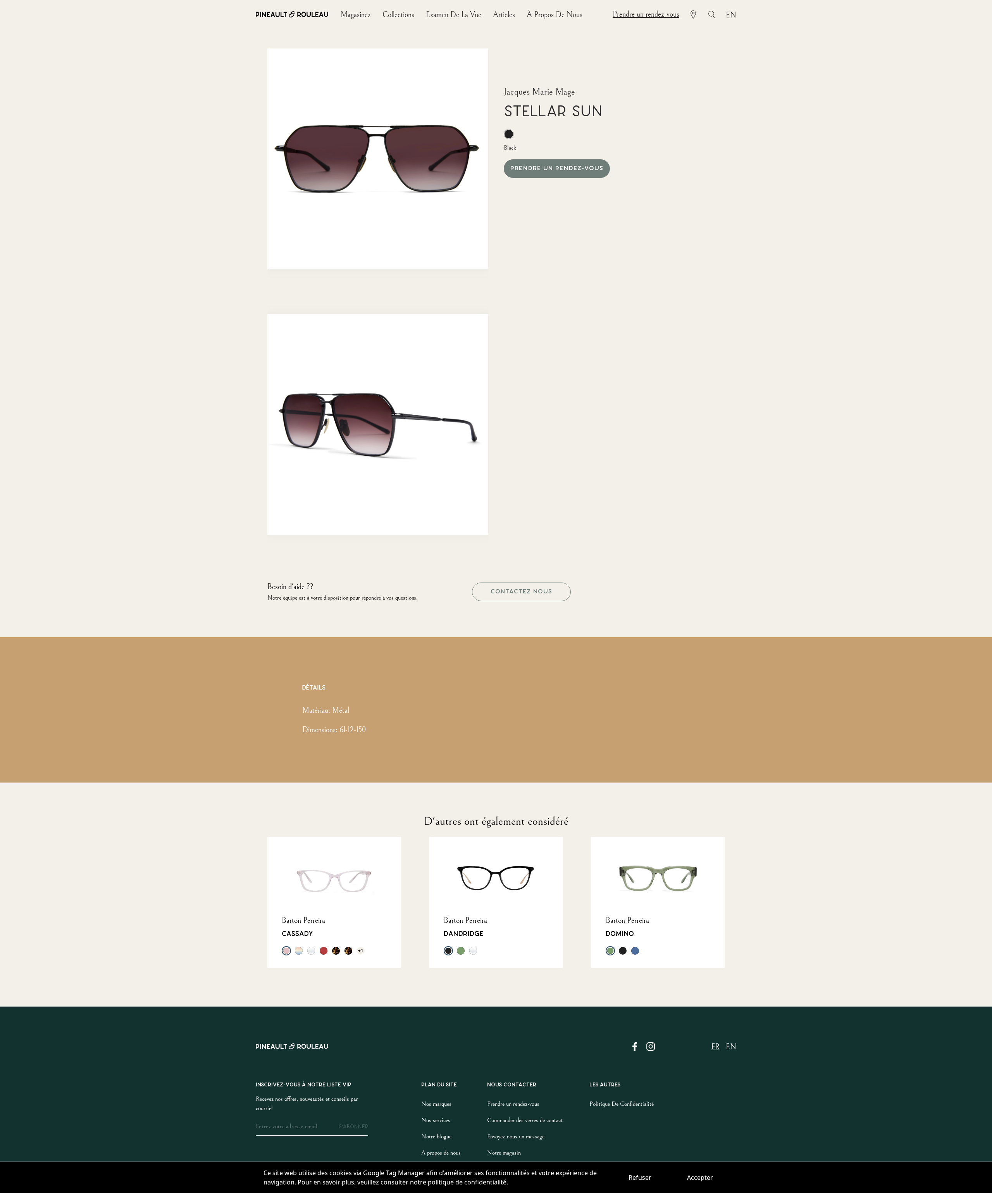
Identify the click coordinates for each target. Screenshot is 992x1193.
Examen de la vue (453, 14)
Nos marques (436, 1103)
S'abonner (353, 1126)
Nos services (435, 1120)
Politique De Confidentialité (621, 1103)
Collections (398, 14)
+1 (360, 950)
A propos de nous (441, 1152)
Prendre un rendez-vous (646, 14)
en (731, 15)
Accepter (700, 1177)
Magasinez (356, 14)
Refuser (640, 1177)
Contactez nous (521, 592)
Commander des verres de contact (525, 1120)
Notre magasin (504, 1152)
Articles (504, 14)
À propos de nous (554, 14)
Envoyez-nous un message (515, 1136)
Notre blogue (436, 1136)
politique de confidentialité (467, 1182)
